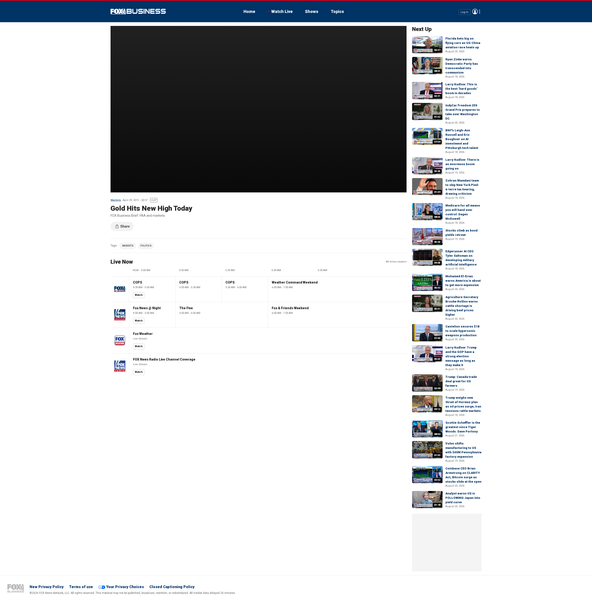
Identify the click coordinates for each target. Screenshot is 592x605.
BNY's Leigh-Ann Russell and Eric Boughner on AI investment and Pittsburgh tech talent (461, 139)
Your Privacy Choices (125, 587)
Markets (116, 200)
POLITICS (145, 245)
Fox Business (138, 11)
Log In (464, 11)
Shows (311, 11)
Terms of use (81, 587)
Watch (139, 294)
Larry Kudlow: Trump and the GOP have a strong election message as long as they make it (461, 356)
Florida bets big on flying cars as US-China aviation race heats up (462, 43)
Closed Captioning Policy (171, 587)
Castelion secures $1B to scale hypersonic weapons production (462, 331)
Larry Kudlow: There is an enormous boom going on (462, 164)
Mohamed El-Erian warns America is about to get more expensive (463, 281)
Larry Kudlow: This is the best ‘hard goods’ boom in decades (461, 89)
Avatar (475, 11)
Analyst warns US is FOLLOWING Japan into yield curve (462, 498)
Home (249, 11)
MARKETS (127, 245)
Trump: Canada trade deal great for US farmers (461, 381)
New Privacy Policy (47, 587)
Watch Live (282, 11)
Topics (337, 11)
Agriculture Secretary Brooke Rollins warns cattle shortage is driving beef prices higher (461, 305)
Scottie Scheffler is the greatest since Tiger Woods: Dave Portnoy (462, 427)
